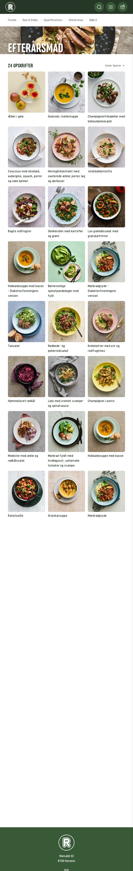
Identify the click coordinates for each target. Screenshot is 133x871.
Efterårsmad (76, 20)
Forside (12, 20)
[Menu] (99, 7)
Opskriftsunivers (53, 20)
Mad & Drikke (30, 20)
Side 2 (93, 20)
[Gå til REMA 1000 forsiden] (10, 7)
